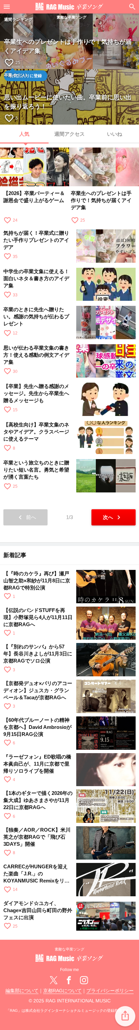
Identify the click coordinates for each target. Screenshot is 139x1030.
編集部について (21, 990)
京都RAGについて (62, 990)
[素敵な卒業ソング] (69, 6)
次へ (113, 517)
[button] (125, 1016)
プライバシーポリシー (110, 990)
